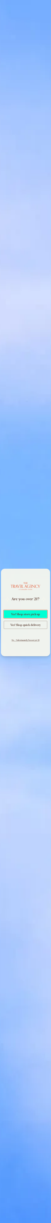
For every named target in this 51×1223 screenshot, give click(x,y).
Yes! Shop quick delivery (25, 625)
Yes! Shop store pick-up (25, 614)
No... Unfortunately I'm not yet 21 (25, 640)
